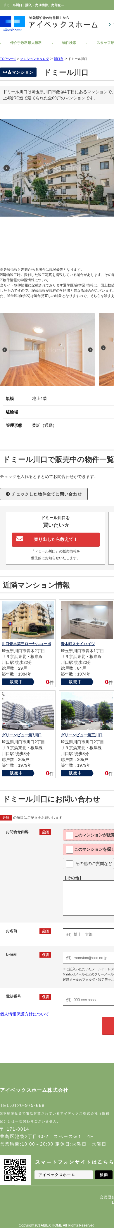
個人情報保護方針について (24, 1014)
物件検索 (69, 43)
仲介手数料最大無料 (26, 43)
